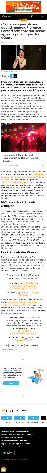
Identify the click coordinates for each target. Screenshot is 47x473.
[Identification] (32, 16)
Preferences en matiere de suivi (12, 447)
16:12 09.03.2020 (7, 42)
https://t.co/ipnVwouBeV (23, 286)
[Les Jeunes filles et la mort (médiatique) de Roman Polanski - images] (23, 137)
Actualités (20, 345)
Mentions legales (22, 431)
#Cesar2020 (23, 331)
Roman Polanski (14, 350)
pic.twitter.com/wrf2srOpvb (23, 288)
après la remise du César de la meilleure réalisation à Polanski (19, 303)
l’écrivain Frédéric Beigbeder (15, 182)
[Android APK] (8, 453)
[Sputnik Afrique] (7, 17)
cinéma (4, 350)
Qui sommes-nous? (8, 431)
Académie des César (31, 345)
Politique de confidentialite (23, 434)
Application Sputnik (23, 444)
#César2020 (30, 283)
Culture (4, 345)
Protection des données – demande (14, 441)
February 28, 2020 (23, 340)
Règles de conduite (8, 444)
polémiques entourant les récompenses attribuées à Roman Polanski (23, 177)
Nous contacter (6, 434)
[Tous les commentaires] (3, 469)
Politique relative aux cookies (12, 437)
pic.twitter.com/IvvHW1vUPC (23, 333)
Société (11, 345)
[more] (43, 165)
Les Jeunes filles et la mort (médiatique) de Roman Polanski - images (22, 157)
